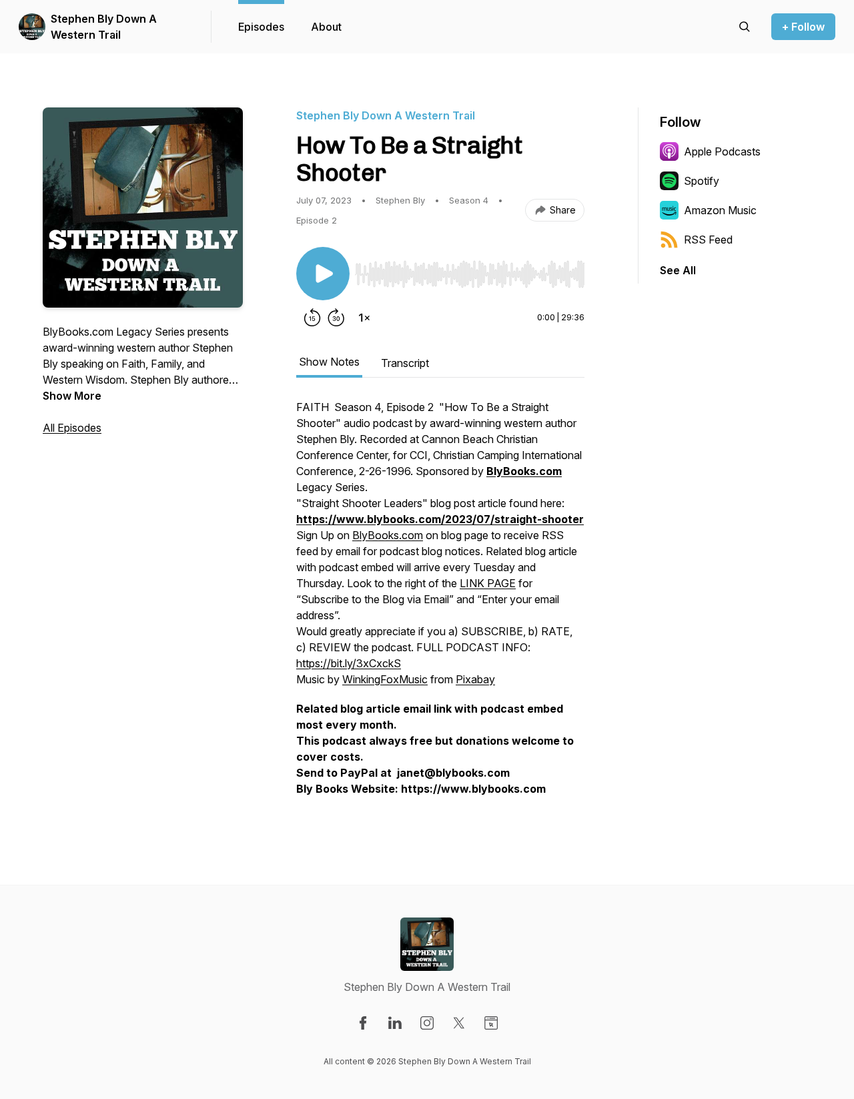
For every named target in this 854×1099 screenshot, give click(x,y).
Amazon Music (720, 210)
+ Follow (803, 26)
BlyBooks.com (387, 535)
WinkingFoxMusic (385, 679)
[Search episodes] (744, 27)
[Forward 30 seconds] (336, 317)
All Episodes (72, 427)
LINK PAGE (488, 583)
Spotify (701, 181)
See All (678, 270)
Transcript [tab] (405, 363)
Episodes (261, 26)
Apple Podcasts (722, 151)
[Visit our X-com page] (459, 1023)
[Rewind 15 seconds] (312, 317)
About (326, 26)
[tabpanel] (440, 604)
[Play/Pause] (323, 273)
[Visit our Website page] (491, 1023)
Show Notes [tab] (329, 361)
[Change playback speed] (364, 317)
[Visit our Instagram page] (427, 1023)
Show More (72, 395)
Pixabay (475, 679)
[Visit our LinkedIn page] (395, 1023)
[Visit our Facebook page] (363, 1023)
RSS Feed (708, 239)
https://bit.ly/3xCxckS (348, 663)
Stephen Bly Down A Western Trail (104, 26)
